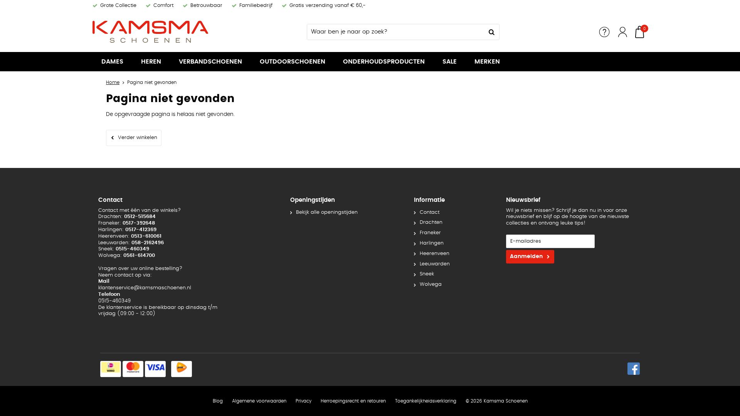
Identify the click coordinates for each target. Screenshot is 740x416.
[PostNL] (181, 369)
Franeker (430, 232)
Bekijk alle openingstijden (327, 212)
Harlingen (432, 243)
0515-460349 (114, 301)
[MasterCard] (133, 369)
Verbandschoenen (210, 62)
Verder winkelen (137, 137)
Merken (487, 62)
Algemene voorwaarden (259, 401)
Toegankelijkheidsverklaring (425, 401)
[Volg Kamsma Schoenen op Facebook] (633, 368)
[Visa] (155, 369)
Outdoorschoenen (292, 62)
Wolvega (431, 284)
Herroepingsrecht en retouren (353, 401)
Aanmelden (526, 256)
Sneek (427, 274)
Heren (151, 62)
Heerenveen (434, 253)
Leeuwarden (435, 264)
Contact (429, 212)
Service (604, 32)
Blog (218, 401)
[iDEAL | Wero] (110, 369)
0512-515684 (140, 216)
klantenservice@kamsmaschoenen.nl (144, 287)
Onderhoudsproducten (384, 62)
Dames (112, 62)
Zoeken (491, 32)
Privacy (303, 401)
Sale (449, 62)
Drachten (431, 222)
